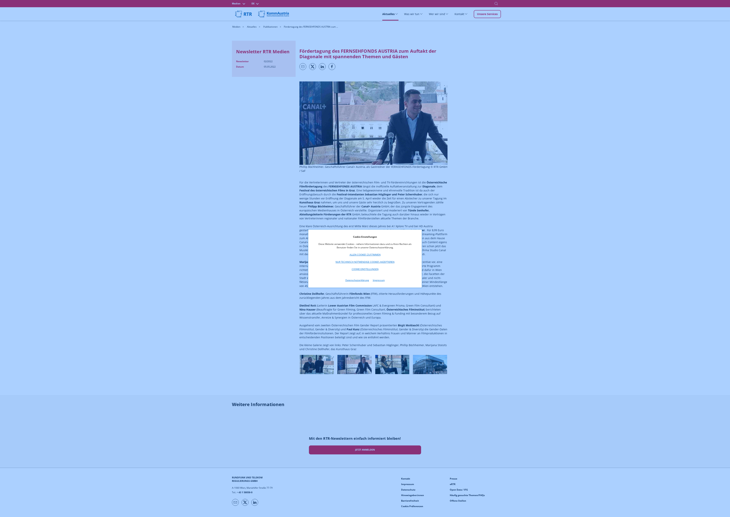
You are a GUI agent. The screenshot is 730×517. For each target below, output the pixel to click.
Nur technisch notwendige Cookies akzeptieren (365, 262)
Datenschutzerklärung (357, 280)
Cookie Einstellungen (365, 269)
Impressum (379, 280)
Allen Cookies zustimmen (365, 254)
